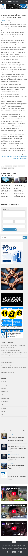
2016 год (4, 385)
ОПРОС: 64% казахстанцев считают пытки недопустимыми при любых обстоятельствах (17, 457)
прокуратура (4, 168)
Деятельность (5, 398)
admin (3, 20)
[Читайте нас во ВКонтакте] (18, 552)
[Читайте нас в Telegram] (13, 552)
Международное (6, 404)
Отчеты (4, 408)
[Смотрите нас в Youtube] (20, 552)
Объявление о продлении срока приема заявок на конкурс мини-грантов (16, 467)
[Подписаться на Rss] (8, 552)
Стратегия (4, 418)
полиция (15, 166)
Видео (3, 394)
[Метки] (23, 430)
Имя (4, 219)
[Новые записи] (4, 430)
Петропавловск (9, 166)
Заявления (5, 401)
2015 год (4, 381)
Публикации (4, 11)
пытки (9, 168)
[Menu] (26, 2)
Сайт (4, 224)
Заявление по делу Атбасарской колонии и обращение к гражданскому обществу (17, 476)
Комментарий (6, 209)
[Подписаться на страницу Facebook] (10, 552)
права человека (21, 166)
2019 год (4, 388)
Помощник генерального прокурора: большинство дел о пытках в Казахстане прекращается (11, 360)
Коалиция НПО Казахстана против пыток (11, 2)
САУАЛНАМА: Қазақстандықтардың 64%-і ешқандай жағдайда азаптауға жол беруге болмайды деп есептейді (17, 448)
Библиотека (5, 391)
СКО (13, 168)
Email (16, 219)
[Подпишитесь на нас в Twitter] (15, 552)
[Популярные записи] (11, 430)
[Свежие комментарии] (17, 430)
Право (3, 411)
